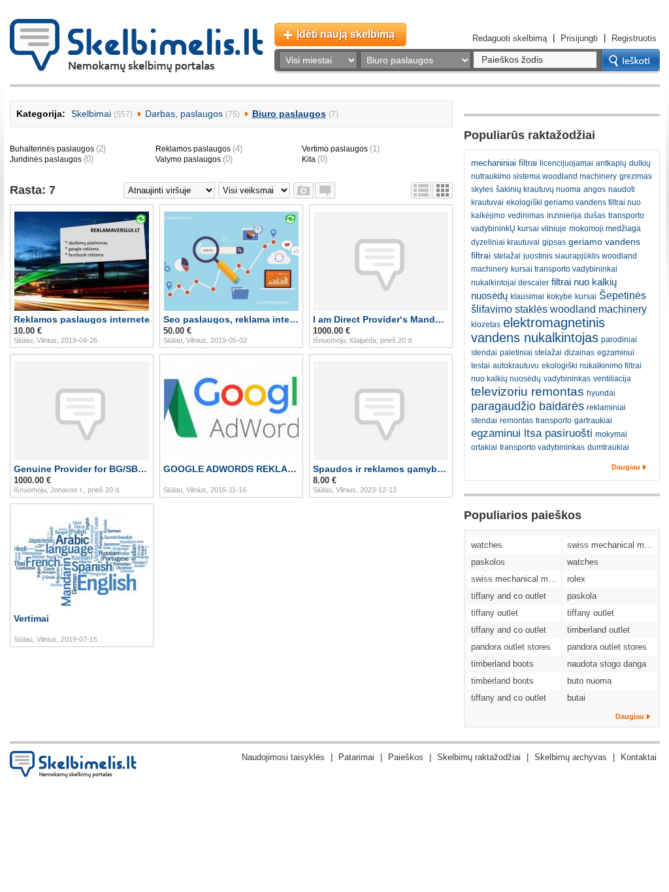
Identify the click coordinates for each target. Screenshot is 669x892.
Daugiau (626, 467)
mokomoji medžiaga (605, 228)
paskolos (488, 562)
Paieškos (405, 757)
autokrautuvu (516, 365)
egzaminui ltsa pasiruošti (532, 433)
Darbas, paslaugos (184, 113)
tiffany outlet (494, 613)
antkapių (611, 163)
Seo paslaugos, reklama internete (231, 319)
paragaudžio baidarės (527, 406)
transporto (554, 420)
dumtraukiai (608, 447)
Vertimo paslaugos (335, 148)
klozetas (485, 324)
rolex (576, 579)
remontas (516, 420)
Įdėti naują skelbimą (346, 34)
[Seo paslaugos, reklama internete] (231, 261)
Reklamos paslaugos (193, 148)
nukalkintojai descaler (510, 282)
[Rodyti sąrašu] (421, 190)
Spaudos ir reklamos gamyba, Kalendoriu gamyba (381, 468)
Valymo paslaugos (188, 159)
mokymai (611, 434)
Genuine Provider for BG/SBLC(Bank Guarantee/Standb (82, 468)
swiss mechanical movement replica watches (612, 545)
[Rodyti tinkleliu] (442, 190)
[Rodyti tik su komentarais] (325, 190)
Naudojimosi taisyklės (283, 757)
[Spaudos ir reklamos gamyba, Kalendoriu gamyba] (381, 410)
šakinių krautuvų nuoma (538, 189)
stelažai (507, 256)
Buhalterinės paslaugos (52, 148)
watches (486, 545)
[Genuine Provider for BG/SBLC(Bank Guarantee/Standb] (81, 410)
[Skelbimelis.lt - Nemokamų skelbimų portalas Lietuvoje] (136, 45)
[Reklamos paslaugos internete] (81, 261)
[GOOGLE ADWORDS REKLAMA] (231, 410)
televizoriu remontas (527, 391)
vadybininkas (567, 378)
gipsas (554, 242)
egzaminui (615, 352)
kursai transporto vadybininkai (564, 269)
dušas (595, 215)
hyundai (601, 393)
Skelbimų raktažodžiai (479, 757)
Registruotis (634, 38)
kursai (585, 296)
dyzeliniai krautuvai (505, 242)
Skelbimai (91, 113)
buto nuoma (589, 681)
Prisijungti (579, 38)
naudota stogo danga (606, 664)
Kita (309, 159)
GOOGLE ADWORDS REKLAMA (231, 468)
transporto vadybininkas (542, 447)
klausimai (527, 296)
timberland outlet (598, 630)
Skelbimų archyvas (570, 757)
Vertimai (31, 618)
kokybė (559, 296)
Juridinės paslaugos (46, 159)
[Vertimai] (81, 560)
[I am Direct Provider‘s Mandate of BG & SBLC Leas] (381, 261)
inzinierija (564, 215)
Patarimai (356, 757)
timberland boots (502, 664)
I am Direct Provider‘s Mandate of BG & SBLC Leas (381, 319)
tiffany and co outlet (508, 596)
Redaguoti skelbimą (509, 38)
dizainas (579, 352)
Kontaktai (639, 757)
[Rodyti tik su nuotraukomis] (303, 190)
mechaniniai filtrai (504, 163)
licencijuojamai (566, 163)
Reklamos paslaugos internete (82, 319)
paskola (581, 596)
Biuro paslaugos (289, 113)
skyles (482, 189)
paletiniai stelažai (531, 352)
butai (576, 698)
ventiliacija (612, 378)
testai (480, 365)
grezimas (635, 176)
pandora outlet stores (511, 647)
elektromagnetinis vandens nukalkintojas (538, 330)
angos (594, 189)
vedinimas (526, 215)
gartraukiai (593, 420)
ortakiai (484, 447)
